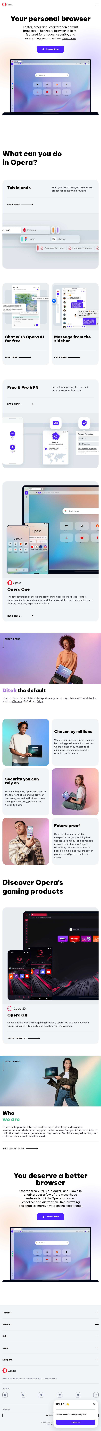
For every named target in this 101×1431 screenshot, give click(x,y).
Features (7, 1312)
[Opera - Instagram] (96, 1394)
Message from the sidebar (72, 338)
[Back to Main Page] (7, 4)
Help (4, 1336)
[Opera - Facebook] (5, 1394)
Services (7, 1324)
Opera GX (17, 1015)
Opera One (18, 589)
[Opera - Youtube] (59, 1394)
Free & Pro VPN (22, 387)
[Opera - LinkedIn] (77, 1394)
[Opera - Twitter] (41, 1394)
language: (96, 4)
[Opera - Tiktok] (23, 1394)
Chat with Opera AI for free (24, 338)
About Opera (12, 639)
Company (7, 1359)
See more (69, 38)
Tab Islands (19, 187)
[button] (50, 49)
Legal (5, 1348)
